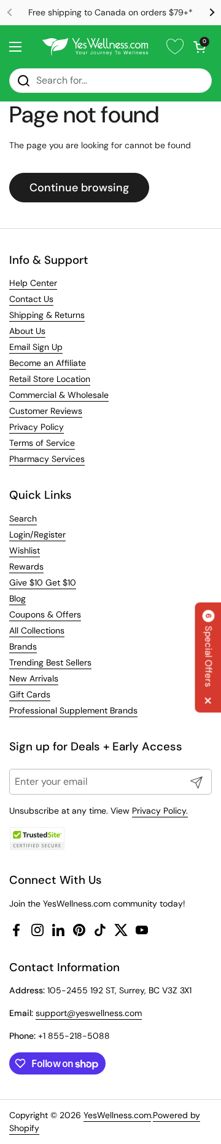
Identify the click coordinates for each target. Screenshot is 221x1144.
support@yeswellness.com (89, 1013)
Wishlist (24, 550)
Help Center (33, 282)
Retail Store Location (49, 378)
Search (23, 518)
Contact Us (31, 298)
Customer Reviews (45, 410)
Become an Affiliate (47, 362)
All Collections (36, 630)
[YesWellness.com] (95, 47)
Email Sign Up (36, 346)
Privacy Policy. (160, 810)
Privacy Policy (36, 426)
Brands (23, 646)
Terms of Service (42, 442)
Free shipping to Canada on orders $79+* (110, 12)
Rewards (26, 566)
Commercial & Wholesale (59, 394)
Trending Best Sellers (50, 662)
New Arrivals (33, 678)
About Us (27, 330)
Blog (17, 598)
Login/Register (37, 534)
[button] (199, 46)
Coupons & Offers (45, 614)
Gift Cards (29, 694)
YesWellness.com (117, 1115)
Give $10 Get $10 (42, 582)
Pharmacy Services (47, 458)
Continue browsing (79, 187)
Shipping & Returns (47, 314)
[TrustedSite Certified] (36, 838)
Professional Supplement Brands (73, 710)
